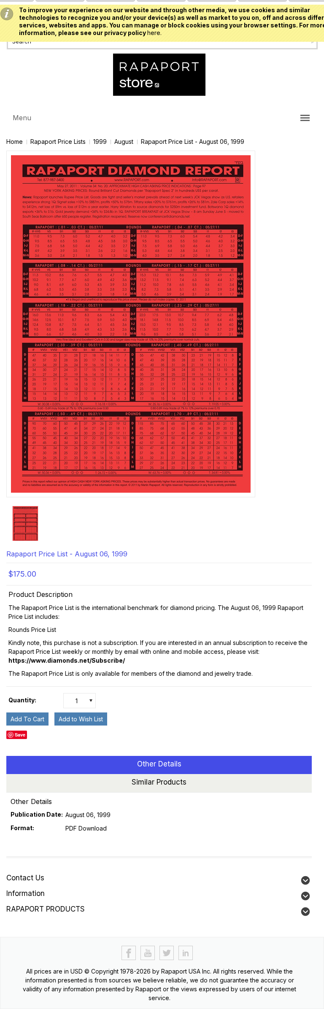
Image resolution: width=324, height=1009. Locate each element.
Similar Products (159, 782)
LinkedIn (185, 953)
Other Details (159, 764)
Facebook (129, 953)
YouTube (147, 953)
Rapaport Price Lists (58, 141)
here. (154, 32)
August (123, 141)
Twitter (166, 953)
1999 (100, 141)
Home (14, 141)
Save (20, 734)
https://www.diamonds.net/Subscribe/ (66, 660)
